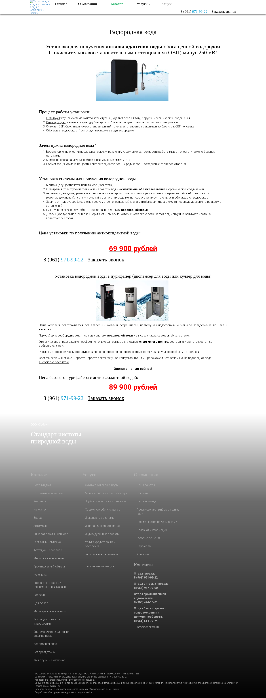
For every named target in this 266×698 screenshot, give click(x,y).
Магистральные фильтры (50, 611)
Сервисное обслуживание (102, 509)
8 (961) (194, 11)
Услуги (142, 4)
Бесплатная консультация (102, 554)
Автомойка (40, 526)
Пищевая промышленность (51, 534)
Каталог (117, 4)
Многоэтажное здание (48, 558)
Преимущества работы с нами (157, 522)
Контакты (143, 554)
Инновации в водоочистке (102, 526)
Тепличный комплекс (47, 542)
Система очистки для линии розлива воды (51, 634)
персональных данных (110, 689)
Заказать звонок (224, 11)
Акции (166, 4)
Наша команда (146, 501)
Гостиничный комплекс (48, 493)
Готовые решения (148, 538)
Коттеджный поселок (47, 550)
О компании (88, 4)
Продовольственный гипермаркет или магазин (50, 585)
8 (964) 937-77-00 (146, 588)
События (142, 493)
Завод (37, 517)
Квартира (39, 501)
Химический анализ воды (101, 485)
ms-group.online (84, 692)
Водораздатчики (44, 652)
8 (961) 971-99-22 (146, 577)
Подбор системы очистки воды (105, 501)
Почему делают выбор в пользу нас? (158, 511)
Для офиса (40, 603)
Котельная (40, 574)
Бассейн (39, 595)
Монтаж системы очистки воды (106, 493)
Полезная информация (98, 566)
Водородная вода (133, 32)
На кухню (39, 509)
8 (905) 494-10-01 (146, 602)
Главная (61, 4)
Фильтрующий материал (49, 660)
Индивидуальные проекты (102, 534)
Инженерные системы (99, 517)
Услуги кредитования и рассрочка (100, 544)
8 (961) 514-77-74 (146, 621)
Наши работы (146, 485)
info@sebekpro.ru (148, 627)
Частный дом (42, 485)
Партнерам (144, 546)
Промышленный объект (49, 566)
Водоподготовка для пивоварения (47, 621)
